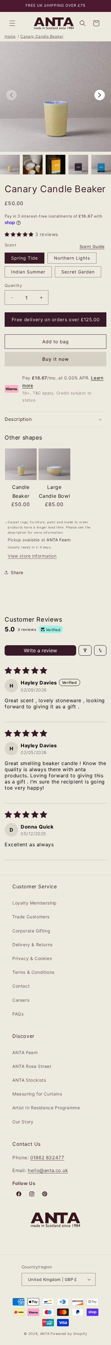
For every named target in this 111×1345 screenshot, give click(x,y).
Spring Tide (24, 258)
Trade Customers (31, 916)
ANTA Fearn (25, 1052)
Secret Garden (78, 271)
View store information (32, 555)
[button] (12, 23)
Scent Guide (92, 246)
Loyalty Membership (34, 902)
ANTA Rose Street (31, 1066)
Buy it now (55, 359)
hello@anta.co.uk (48, 1170)
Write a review (40, 650)
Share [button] (17, 572)
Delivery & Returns (32, 944)
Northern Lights (72, 258)
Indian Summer (28, 271)
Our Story (22, 1121)
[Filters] (85, 650)
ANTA (45, 1334)
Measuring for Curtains (37, 1093)
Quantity (13, 285)
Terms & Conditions (33, 972)
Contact (21, 986)
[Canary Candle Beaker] (21, 465)
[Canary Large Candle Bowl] (54, 465)
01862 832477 (47, 1157)
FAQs (17, 1013)
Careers (20, 1000)
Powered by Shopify (69, 1334)
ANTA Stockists (29, 1080)
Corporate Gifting (31, 930)
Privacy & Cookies (32, 958)
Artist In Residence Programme (46, 1107)
